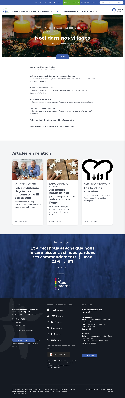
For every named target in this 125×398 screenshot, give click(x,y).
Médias (37, 389)
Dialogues (46, 11)
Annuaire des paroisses (35, 391)
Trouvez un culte (120, 10)
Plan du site (16, 389)
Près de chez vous (89, 11)
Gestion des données (19, 393)
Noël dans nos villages (76, 32)
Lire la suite (62, 268)
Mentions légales (27, 389)
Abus (94, 3)
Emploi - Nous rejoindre (52, 391)
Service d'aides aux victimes (22, 344)
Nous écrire (19, 322)
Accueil (15, 11)
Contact (64, 391)
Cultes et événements (72, 11)
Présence (35, 11)
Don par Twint (89, 355)
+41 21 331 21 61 (20, 319)
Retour (63, 57)
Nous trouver (20, 325)
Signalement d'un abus (22, 340)
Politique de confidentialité (50, 389)
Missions (24, 11)
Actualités (57, 11)
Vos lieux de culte (71, 3)
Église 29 (85, 3)
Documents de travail (19, 391)
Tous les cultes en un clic (21, 330)
